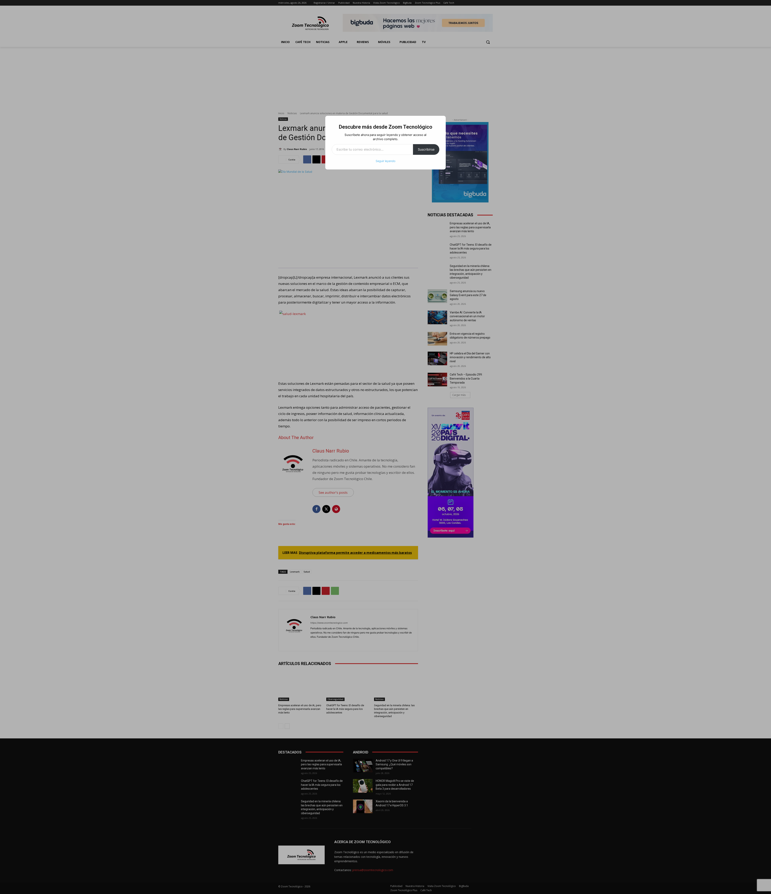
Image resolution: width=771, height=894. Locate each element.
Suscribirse (426, 149)
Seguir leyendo (385, 161)
